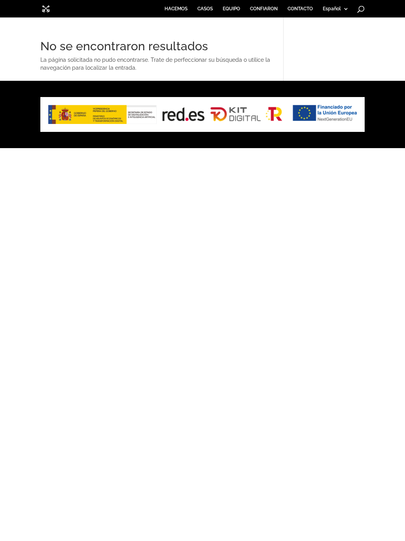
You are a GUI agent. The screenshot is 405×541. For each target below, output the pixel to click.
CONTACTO (300, 8)
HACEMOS (176, 8)
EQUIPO (231, 8)
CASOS (205, 8)
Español (332, 8)
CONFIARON (264, 8)
